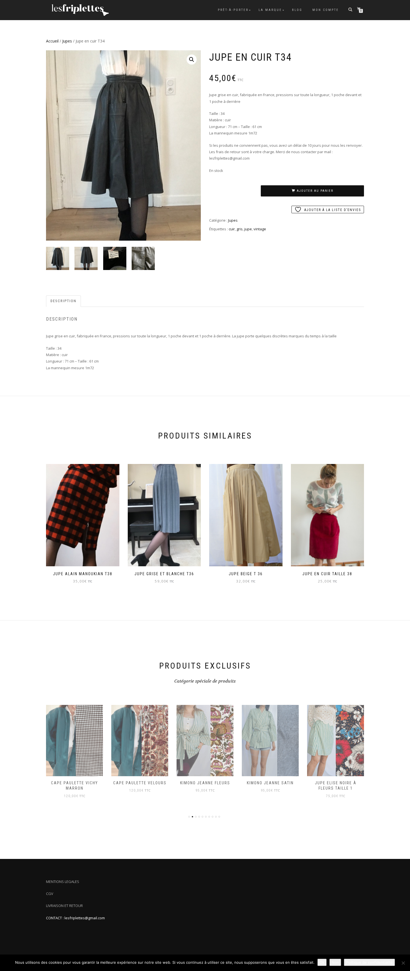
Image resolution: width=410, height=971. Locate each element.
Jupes (67, 41)
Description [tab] (63, 301)
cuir (232, 228)
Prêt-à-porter (233, 10)
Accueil (52, 41)
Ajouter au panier (315, 191)
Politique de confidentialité (369, 962)
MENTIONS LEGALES (62, 881)
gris (240, 228)
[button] (192, 60)
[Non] (403, 963)
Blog (297, 10)
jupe (248, 228)
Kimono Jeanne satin (270, 783)
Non (335, 962)
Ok (322, 962)
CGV (49, 893)
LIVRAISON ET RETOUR (64, 905)
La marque (270, 10)
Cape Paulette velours (140, 783)
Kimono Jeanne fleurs (205, 783)
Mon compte (325, 10)
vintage (260, 228)
